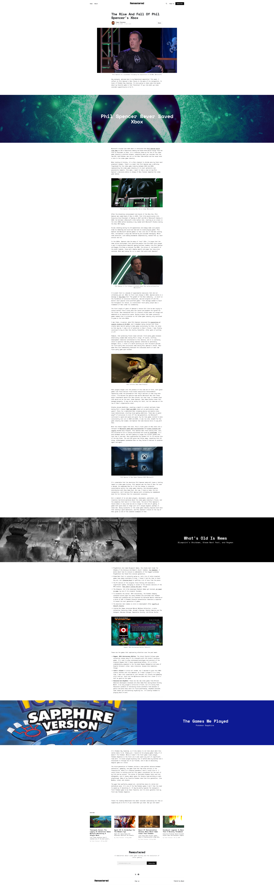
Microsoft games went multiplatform (132, 428)
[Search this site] (166, 3)
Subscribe (180, 3)
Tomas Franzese (121, 22)
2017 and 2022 (131, 409)
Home (91, 3)
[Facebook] (138, 874)
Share (159, 23)
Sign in (171, 3)
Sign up (137, 881)
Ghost (182, 881)
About (96, 3)
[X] (135, 874)
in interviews (152, 432)
